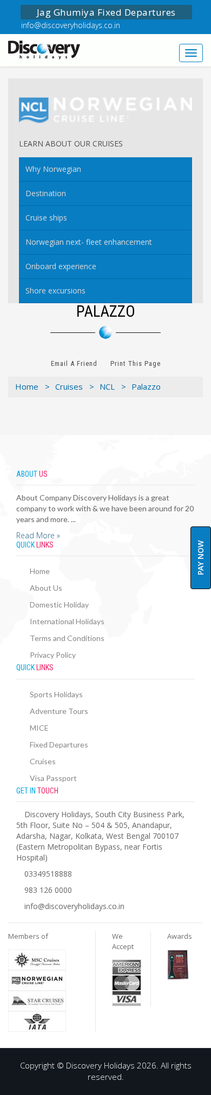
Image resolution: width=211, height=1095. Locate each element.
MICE (39, 727)
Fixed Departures (59, 744)
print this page (135, 363)
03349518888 (48, 874)
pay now (200, 557)
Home (40, 571)
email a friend (74, 363)
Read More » (38, 535)
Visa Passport (53, 778)
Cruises (43, 761)
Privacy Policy (53, 654)
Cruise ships (46, 217)
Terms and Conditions (67, 638)
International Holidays (67, 621)
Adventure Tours (59, 711)
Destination (45, 193)
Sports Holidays (56, 694)
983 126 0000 (48, 890)
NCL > (113, 386)
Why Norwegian (53, 169)
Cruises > (74, 386)
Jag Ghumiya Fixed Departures (106, 12)
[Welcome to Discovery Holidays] (53, 49)
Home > (32, 386)
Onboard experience (60, 266)
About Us (46, 587)
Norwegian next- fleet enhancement (88, 242)
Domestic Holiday (59, 604)
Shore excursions (55, 290)
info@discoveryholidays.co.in (70, 25)
